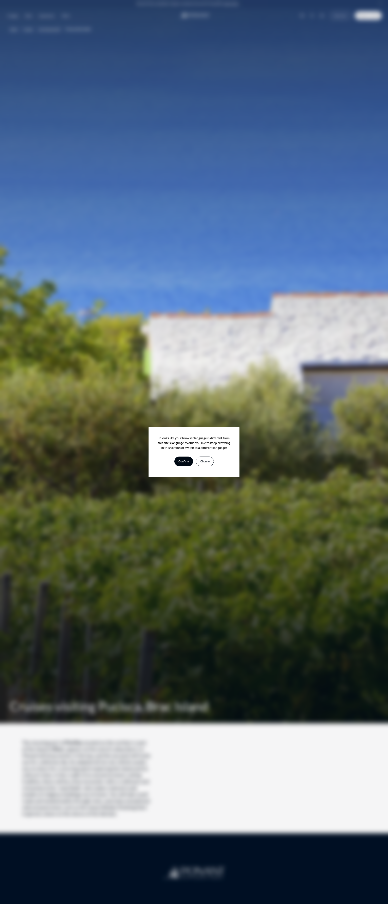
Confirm (183, 461)
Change (205, 461)
